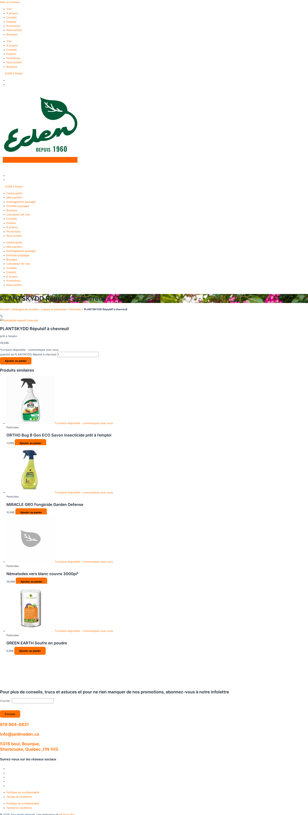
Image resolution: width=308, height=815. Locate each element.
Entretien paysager (17, 206)
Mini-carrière (14, 197)
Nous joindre (14, 30)
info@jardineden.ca (19, 734)
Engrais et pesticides (54, 309)
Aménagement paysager (21, 201)
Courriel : (6, 700)
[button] (1, 316)
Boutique (11, 34)
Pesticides (75, 309)
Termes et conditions (19, 796)
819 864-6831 (14, 724)
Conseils (11, 17)
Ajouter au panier (16, 360)
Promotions (13, 25)
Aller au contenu (10, 2)
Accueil (4, 309)
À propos (12, 13)
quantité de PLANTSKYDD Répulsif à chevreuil (28, 354)
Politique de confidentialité (22, 792)
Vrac (9, 8)
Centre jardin (14, 193)
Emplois (11, 21)
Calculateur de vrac (18, 214)
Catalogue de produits (25, 309)
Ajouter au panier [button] (30, 443)
